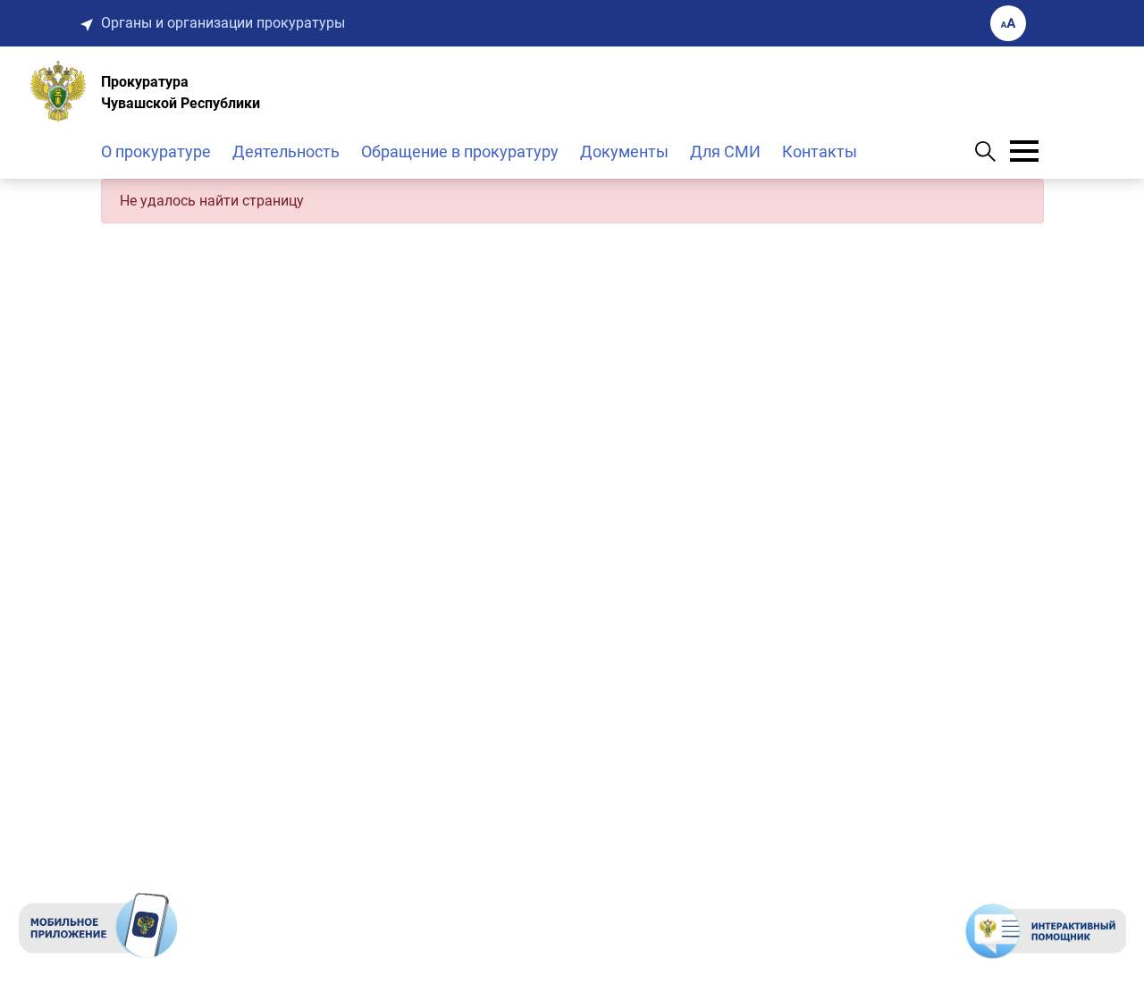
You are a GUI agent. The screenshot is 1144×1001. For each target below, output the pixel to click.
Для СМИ (725, 151)
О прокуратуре (156, 151)
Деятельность (286, 151)
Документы (624, 151)
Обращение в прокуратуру (460, 151)
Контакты (819, 151)
